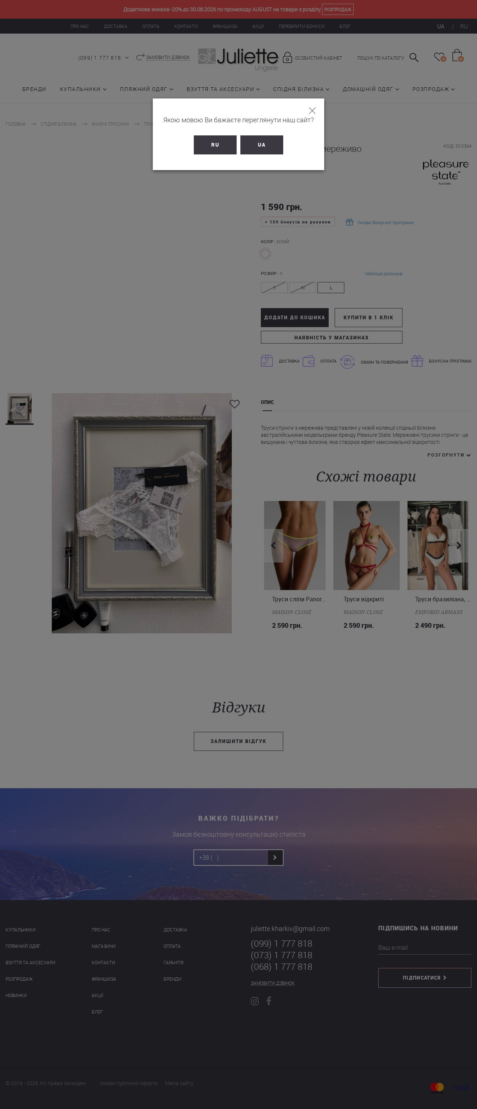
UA (262, 144)
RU (215, 144)
